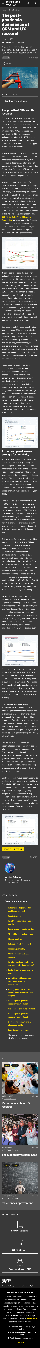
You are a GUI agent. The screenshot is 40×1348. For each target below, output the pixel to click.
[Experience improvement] (20, 1178)
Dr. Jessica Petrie (11, 1198)
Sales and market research (19, 944)
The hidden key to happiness (20, 934)
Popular (15, 1065)
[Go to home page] (13, 3)
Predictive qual (14, 916)
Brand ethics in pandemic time (21, 929)
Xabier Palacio (18, 42)
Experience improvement (19, 1030)
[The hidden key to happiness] (20, 1129)
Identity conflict (15, 939)
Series (7, 1065)
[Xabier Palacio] (10, 868)
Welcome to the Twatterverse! (21, 1009)
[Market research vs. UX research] (20, 1078)
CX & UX (6, 57)
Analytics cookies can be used (23, 1338)
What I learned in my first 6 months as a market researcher (20, 981)
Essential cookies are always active (23, 1328)
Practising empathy (16, 949)
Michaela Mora (10, 1098)
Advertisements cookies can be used (23, 1333)
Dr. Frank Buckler (11, 1150)
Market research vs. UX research (16, 1105)
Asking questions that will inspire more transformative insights (20, 992)
